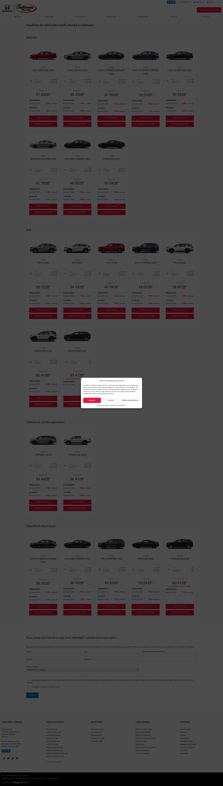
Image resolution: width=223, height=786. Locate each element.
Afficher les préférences (130, 400)
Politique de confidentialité (117, 405)
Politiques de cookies (103, 405)
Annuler (111, 400)
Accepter (92, 400)
